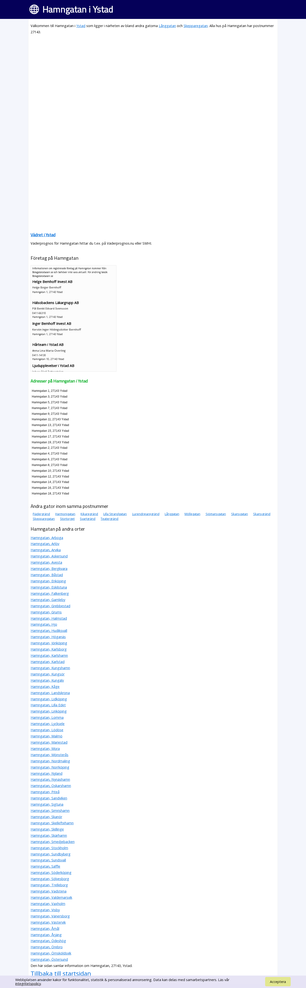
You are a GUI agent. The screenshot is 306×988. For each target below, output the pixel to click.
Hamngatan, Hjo (44, 624)
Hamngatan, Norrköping (50, 767)
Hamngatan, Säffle (45, 866)
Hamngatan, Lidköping (49, 699)
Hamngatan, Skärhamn (49, 835)
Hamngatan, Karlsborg (49, 649)
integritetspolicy (28, 983)
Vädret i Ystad (43, 234)
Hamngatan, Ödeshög (48, 940)
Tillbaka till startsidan (61, 973)
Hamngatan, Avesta (46, 562)
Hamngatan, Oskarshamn (51, 785)
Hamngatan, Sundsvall (48, 860)
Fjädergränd (41, 514)
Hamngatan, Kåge (45, 686)
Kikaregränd (89, 514)
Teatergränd (109, 518)
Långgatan (167, 25)
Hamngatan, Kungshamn (50, 668)
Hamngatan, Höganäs (48, 636)
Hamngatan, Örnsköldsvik (51, 953)
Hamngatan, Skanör (46, 816)
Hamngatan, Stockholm (49, 848)
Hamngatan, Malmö (46, 736)
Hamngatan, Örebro (47, 947)
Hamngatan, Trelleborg (49, 885)
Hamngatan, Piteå (45, 792)
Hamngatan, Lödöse (47, 730)
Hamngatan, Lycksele (48, 723)
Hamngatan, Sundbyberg (51, 854)
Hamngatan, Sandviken (49, 798)
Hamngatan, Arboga (47, 537)
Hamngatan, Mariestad (49, 742)
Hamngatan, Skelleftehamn (52, 823)
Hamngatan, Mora (45, 748)
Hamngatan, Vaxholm (48, 903)
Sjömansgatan (216, 514)
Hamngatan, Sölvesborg (50, 878)
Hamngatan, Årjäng (46, 934)
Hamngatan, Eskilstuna (49, 587)
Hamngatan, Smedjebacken (53, 841)
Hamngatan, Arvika (46, 550)
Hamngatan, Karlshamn (49, 655)
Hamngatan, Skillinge (47, 829)
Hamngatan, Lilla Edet (48, 705)
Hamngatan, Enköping (48, 581)
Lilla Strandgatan (115, 514)
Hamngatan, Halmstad (49, 618)
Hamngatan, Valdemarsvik (51, 897)
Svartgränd (87, 518)
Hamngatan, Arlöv (45, 543)
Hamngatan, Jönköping (49, 643)
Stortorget (67, 518)
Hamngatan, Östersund (49, 959)
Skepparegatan (196, 25)
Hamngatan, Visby (45, 910)
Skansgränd (261, 514)
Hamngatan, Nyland (46, 773)
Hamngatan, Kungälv (47, 680)
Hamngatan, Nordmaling (50, 761)
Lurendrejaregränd (145, 514)
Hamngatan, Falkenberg (50, 593)
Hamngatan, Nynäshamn (50, 779)
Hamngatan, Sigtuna (47, 804)
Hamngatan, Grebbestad (50, 606)
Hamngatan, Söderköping (51, 872)
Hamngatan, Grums (46, 612)
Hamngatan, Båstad (47, 575)
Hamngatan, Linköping (49, 711)
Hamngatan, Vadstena (48, 891)
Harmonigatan (65, 514)
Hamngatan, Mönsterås (49, 754)
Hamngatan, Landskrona (50, 692)
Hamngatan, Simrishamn (50, 810)
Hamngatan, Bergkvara (49, 568)
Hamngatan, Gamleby (48, 599)
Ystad (80, 25)
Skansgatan (239, 514)
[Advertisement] (153, 72)
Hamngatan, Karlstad (48, 661)
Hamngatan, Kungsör (48, 674)
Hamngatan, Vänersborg (50, 916)
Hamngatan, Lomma (47, 717)
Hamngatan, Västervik (48, 922)
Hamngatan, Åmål (45, 928)
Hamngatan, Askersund (49, 556)
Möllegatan (192, 514)
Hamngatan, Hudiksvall (49, 630)
